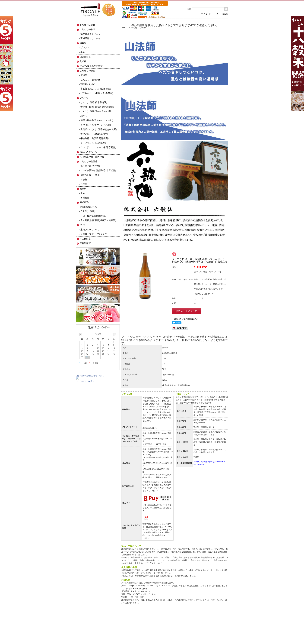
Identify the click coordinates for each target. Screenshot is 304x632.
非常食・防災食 (87, 25)
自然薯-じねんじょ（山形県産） (96, 89)
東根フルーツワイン (90, 229)
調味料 (83, 189)
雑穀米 (83, 43)
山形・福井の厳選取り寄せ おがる (90, 376)
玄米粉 (83, 61)
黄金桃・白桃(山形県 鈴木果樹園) (97, 107)
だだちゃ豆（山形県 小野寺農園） (97, 93)
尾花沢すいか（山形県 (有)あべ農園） (99, 129)
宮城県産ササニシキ (90, 38)
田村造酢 (84, 198)
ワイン (83, 225)
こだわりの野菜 (87, 71)
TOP (123, 27)
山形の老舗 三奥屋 (90, 175)
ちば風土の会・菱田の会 (92, 157)
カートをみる (222, 14)
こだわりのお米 (87, 29)
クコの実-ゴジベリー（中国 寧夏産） (98, 147)
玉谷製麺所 (85, 243)
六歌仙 (143, 27)
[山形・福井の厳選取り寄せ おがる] (77, 379)
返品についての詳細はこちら (186, 319)
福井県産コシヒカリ (90, 34)
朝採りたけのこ (88, 84)
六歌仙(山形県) (87, 211)
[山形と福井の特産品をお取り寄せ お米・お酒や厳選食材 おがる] (98, 19)
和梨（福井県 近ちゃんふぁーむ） (97, 120)
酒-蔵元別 (133, 27)
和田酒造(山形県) (89, 207)
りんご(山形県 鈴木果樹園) (93, 102)
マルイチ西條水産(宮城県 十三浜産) (98, 170)
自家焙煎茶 (85, 57)
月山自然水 (85, 238)
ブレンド (84, 47)
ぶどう (83, 116)
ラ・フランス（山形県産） (93, 143)
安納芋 (83, 75)
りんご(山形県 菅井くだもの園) (95, 111)
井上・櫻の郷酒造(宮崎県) (93, 216)
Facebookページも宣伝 (85, 381)
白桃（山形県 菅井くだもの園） (96, 125)
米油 (82, 193)
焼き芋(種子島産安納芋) (91, 66)
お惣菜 (83, 184)
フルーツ (84, 98)
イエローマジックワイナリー (94, 234)
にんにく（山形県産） (91, 80)
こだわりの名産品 (88, 161)
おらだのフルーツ (88, 152)
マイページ (206, 14)
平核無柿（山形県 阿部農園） (95, 138)
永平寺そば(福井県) (90, 166)
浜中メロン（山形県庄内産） (94, 134)
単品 (82, 52)
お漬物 (83, 179)
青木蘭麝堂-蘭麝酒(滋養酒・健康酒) (98, 220)
